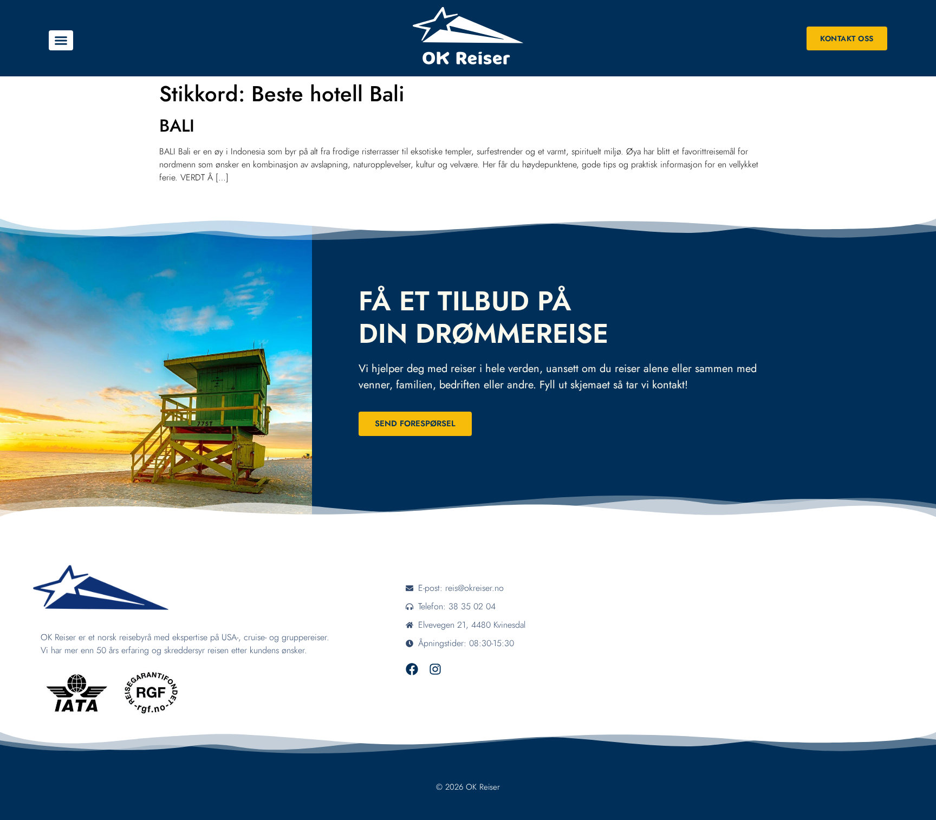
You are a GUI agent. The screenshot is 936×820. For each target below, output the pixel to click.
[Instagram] (435, 669)
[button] (61, 40)
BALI (176, 125)
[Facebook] (412, 669)
